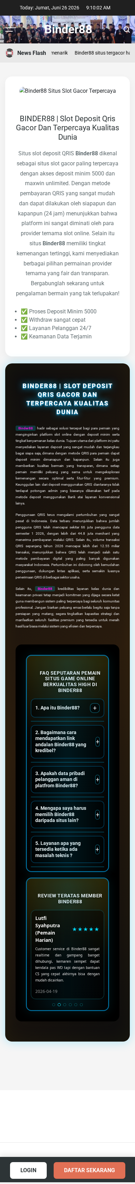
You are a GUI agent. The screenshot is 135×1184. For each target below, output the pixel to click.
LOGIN (28, 1170)
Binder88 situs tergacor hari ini (98, 53)
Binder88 (68, 29)
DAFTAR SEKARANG (89, 1170)
